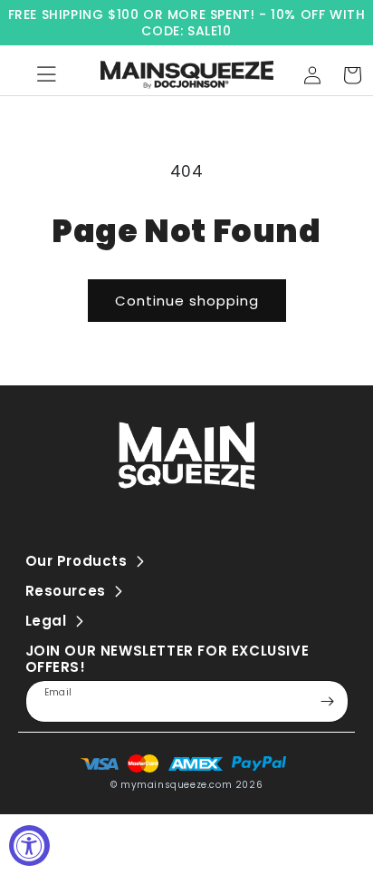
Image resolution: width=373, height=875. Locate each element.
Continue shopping (187, 300)
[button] (352, 75)
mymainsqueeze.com (176, 785)
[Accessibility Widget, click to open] (29, 845)
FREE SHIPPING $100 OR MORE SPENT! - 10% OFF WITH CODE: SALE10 (187, 22)
